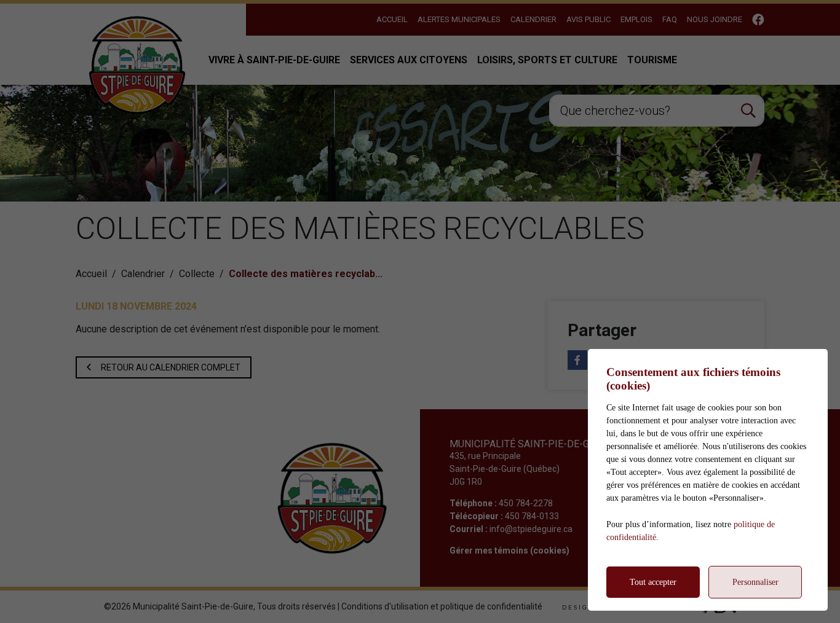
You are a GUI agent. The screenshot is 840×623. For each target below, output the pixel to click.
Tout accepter (653, 582)
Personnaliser (755, 582)
